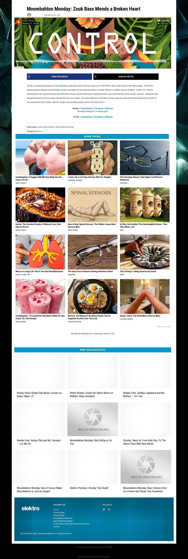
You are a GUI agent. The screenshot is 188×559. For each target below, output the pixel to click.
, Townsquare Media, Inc (46, 534)
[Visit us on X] (110, 509)
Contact (56, 527)
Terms (56, 510)
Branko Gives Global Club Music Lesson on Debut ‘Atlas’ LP (39, 394)
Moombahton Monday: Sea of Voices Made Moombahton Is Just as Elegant (39, 489)
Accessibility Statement (63, 518)
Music (39, 131)
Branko (40, 127)
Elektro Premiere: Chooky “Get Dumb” (89, 487)
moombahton (49, 127)
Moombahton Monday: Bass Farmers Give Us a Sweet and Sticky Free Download (145, 489)
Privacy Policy (58, 515)
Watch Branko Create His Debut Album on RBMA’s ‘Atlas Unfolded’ (91, 394)
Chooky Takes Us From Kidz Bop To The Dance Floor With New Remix (144, 442)
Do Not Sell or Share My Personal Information (71, 524)
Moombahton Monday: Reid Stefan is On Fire (91, 442)
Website (109, 108)
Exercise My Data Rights (63, 521)
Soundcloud (86, 108)
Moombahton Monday (65, 127)
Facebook (98, 108)
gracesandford (37, 15)
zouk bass (62, 85)
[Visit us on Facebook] (105, 509)
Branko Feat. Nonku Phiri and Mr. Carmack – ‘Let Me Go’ (39, 442)
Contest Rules (59, 513)
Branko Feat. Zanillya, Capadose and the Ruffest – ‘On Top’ (143, 394)
